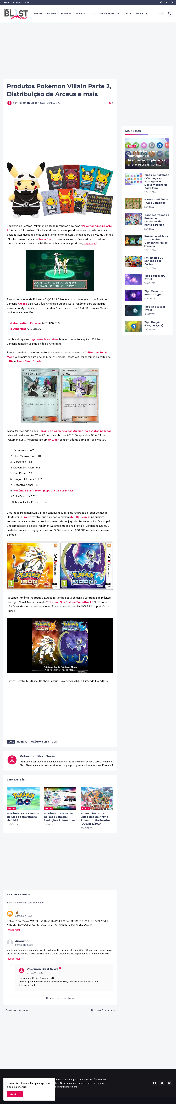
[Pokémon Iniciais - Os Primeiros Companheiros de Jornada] (133, 240)
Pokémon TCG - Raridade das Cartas (154, 261)
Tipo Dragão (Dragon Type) (153, 324)
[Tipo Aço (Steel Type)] (133, 310)
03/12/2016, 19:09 (23, 916)
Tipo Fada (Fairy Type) (154, 277)
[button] (161, 13)
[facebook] (161, 2)
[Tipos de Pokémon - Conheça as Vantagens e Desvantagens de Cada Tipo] (133, 179)
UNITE (127, 13)
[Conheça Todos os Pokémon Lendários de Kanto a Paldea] (133, 219)
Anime (38, 13)
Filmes (51, 13)
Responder (13, 929)
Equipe (17, 2)
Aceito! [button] (14, 1094)
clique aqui (90, 243)
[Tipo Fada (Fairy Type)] (133, 279)
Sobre (27, 2)
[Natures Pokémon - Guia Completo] (133, 203)
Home (6, 2)
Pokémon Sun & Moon (43, 741)
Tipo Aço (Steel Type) (154, 308)
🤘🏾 (17, 912)
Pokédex (142, 13)
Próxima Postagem (103, 1010)
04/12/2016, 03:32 (24, 945)
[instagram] (172, 2)
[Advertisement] (88, 51)
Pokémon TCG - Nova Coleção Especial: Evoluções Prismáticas (59, 817)
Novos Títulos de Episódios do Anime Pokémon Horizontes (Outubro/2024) (95, 818)
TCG (93, 13)
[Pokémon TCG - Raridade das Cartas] (133, 261)
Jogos (80, 13)
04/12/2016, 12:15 (35, 972)
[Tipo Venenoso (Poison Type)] (133, 295)
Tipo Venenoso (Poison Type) (154, 293)
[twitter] (167, 2)
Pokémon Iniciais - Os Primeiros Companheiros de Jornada (156, 241)
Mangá (66, 13)
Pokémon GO (109, 13)
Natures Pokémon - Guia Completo (156, 201)
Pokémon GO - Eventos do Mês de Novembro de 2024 (23, 817)
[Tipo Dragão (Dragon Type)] (133, 326)
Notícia (22, 741)
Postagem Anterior (17, 1010)
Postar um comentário (60, 998)
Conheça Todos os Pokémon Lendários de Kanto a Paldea (156, 219)
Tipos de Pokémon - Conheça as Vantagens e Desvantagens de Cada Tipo (156, 181)
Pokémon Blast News (37, 756)
